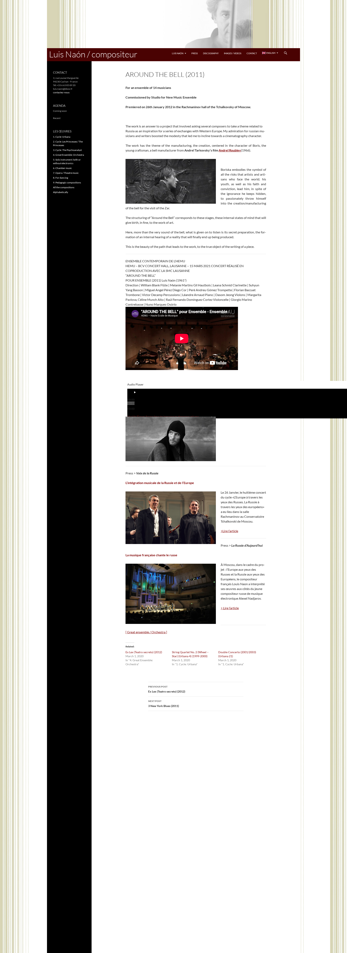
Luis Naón (177, 53)
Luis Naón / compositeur (93, 54)
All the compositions (63, 187)
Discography (211, 53)
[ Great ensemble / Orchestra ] (146, 632)
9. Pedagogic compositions (67, 182)
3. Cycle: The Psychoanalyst (67, 150)
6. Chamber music (62, 168)
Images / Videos (232, 53)
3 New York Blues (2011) (163, 704)
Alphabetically (60, 192)
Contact (252, 53)
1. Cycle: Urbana (61, 136)
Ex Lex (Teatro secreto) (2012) (144, 652)
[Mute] (133, 413)
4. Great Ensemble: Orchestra (68, 154)
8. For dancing (60, 177)
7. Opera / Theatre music (66, 172)
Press (194, 53)
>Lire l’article (229, 531)
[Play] (135, 392)
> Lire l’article (230, 608)
